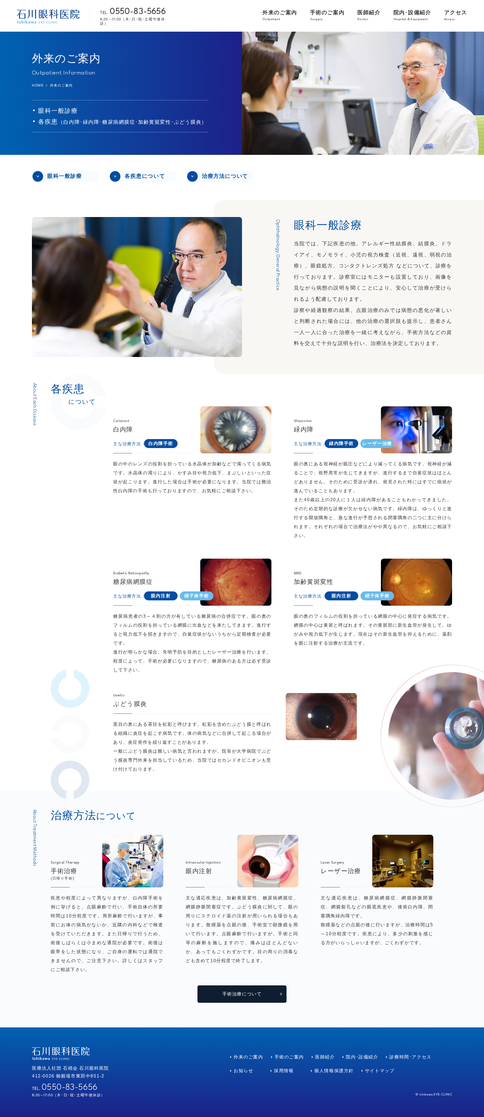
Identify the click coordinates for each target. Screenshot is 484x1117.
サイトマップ (380, 1070)
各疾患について (145, 176)
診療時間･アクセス (410, 1057)
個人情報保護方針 (334, 1070)
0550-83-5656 (138, 12)
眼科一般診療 (64, 176)
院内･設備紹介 (362, 1057)
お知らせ (243, 1070)
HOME (38, 85)
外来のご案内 (248, 1057)
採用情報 (284, 1070)
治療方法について (225, 176)
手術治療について (242, 994)
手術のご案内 (289, 1057)
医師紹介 (325, 1057)
